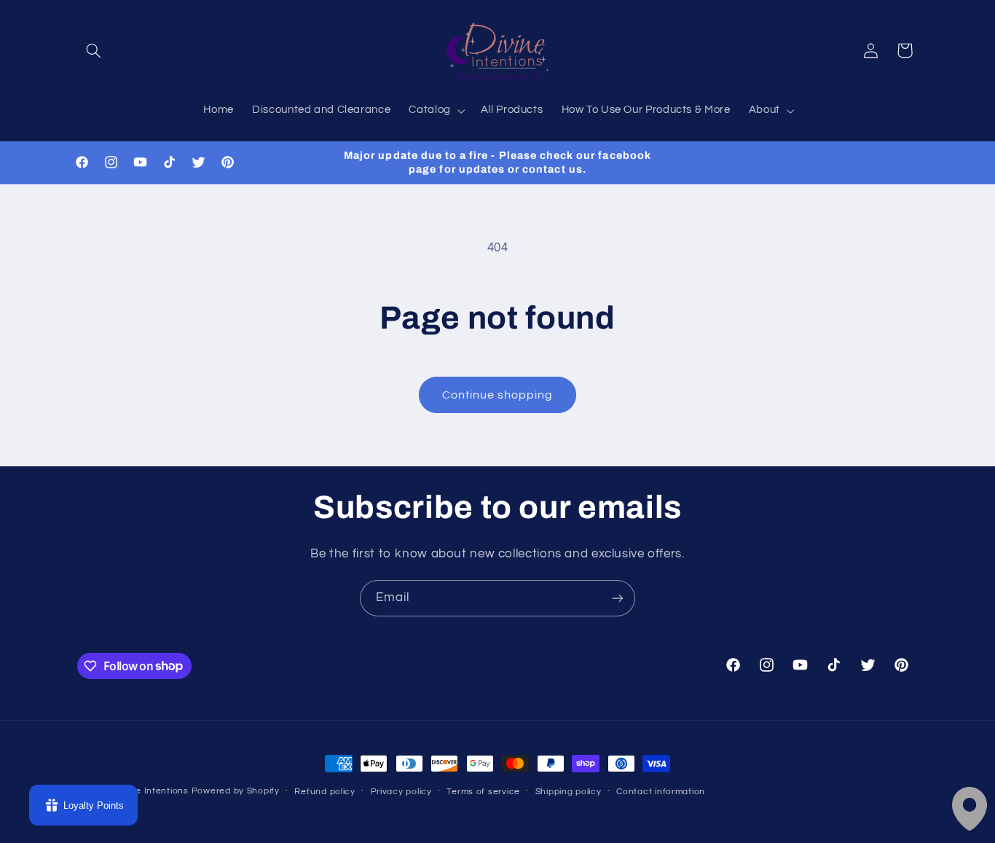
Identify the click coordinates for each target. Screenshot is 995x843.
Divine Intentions (151, 791)
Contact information (660, 792)
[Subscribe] (617, 598)
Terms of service (483, 792)
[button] (94, 50)
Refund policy (324, 792)
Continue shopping (498, 395)
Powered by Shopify (236, 791)
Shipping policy (568, 792)
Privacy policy (401, 792)
